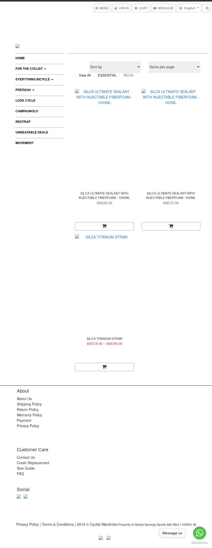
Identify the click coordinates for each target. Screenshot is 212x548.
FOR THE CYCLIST (29, 68)
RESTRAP (23, 121)
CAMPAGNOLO (27, 111)
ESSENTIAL (107, 75)
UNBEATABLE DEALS (32, 132)
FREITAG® (24, 89)
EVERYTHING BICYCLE (33, 79)
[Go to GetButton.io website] (199, 542)
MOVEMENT (24, 142)
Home (20, 58)
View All (85, 75)
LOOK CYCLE (25, 100)
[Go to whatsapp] (199, 533)
